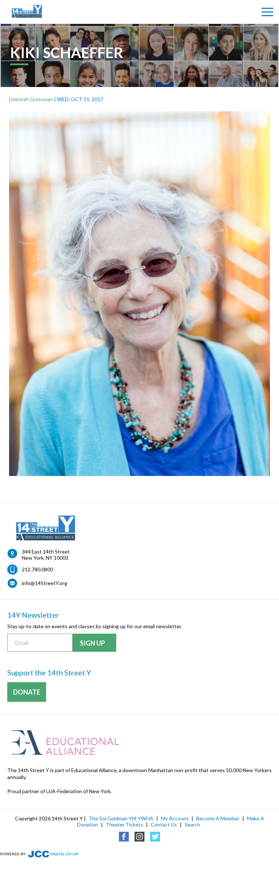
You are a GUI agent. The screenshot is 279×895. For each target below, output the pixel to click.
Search (192, 824)
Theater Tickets (124, 824)
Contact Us (164, 824)
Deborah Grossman (31, 99)
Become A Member (217, 818)
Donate (26, 692)
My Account (175, 818)
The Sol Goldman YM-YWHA (121, 818)
